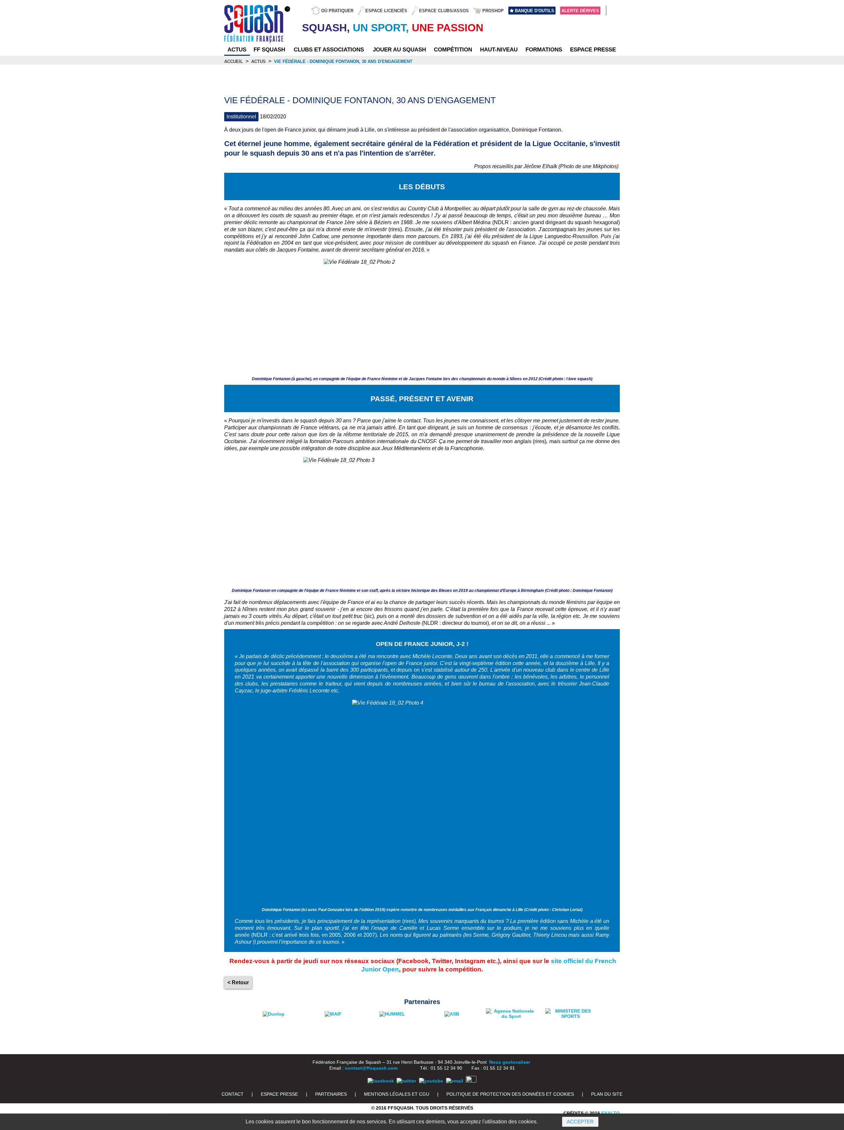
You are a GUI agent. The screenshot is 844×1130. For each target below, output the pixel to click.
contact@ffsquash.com (371, 1068)
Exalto (610, 1113)
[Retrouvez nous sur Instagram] (471, 1081)
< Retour (238, 982)
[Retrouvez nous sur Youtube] (431, 1081)
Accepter (580, 1121)
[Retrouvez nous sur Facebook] (381, 1081)
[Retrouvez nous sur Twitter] (406, 1081)
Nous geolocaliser (509, 1062)
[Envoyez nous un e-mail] (454, 1081)
